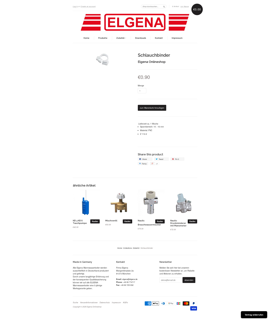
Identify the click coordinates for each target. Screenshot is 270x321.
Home (86, 38)
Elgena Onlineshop (152, 62)
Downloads (140, 38)
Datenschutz (105, 302)
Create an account (88, 6)
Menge (141, 85)
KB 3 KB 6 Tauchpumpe (80, 221)
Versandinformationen (89, 302)
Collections (127, 248)
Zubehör (120, 38)
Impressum (177, 38)
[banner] (135, 22)
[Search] (164, 6)
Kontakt (159, 38)
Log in (75, 6)
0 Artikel (175, 6)
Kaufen (95, 221)
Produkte (102, 38)
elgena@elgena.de (129, 279)
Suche (75, 302)
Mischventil (111, 220)
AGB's (125, 302)
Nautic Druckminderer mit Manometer (178, 223)
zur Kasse (185, 6)
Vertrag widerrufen (254, 314)
